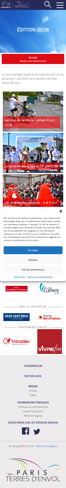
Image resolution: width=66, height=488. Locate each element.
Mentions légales (33, 415)
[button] (60, 211)
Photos (33, 390)
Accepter (33, 250)
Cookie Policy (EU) (33, 411)
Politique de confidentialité (39, 276)
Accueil (33, 57)
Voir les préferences (33, 269)
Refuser (33, 259)
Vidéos (33, 395)
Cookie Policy (20, 276)
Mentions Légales (46, 446)
